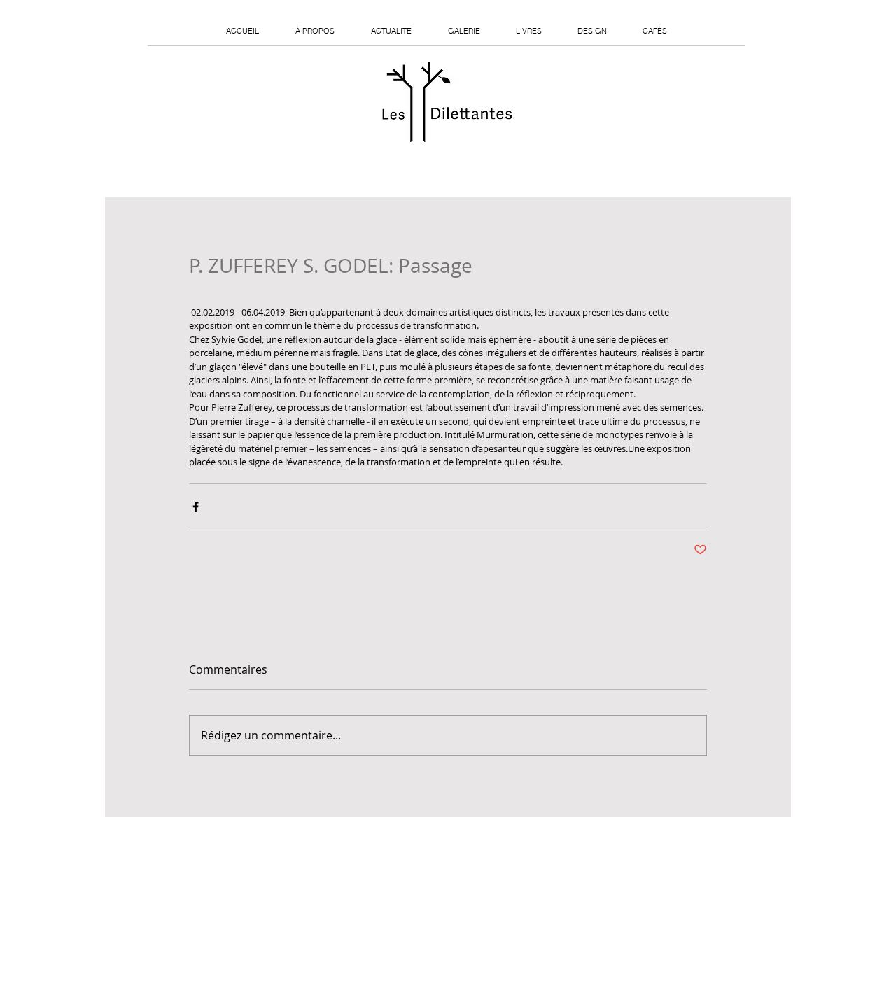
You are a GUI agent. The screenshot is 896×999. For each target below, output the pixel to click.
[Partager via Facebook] (195, 506)
